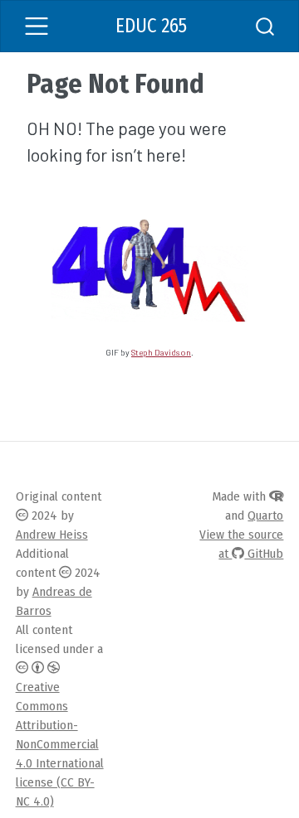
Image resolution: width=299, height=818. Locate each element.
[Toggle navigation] (37, 26)
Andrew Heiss (52, 534)
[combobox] (265, 25)
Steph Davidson (161, 352)
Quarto (265, 515)
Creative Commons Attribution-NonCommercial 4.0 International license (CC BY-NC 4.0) (60, 744)
